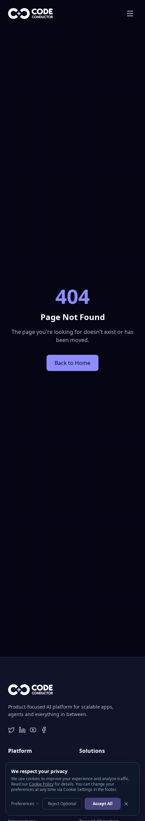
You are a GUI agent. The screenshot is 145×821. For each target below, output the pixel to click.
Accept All (103, 803)
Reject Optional (62, 803)
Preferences (22, 803)
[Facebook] (43, 729)
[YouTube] (33, 729)
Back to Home (72, 363)
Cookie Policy (41, 784)
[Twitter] (11, 729)
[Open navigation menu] (130, 13)
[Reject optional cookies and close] (126, 803)
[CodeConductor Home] (30, 13)
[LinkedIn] (22, 729)
